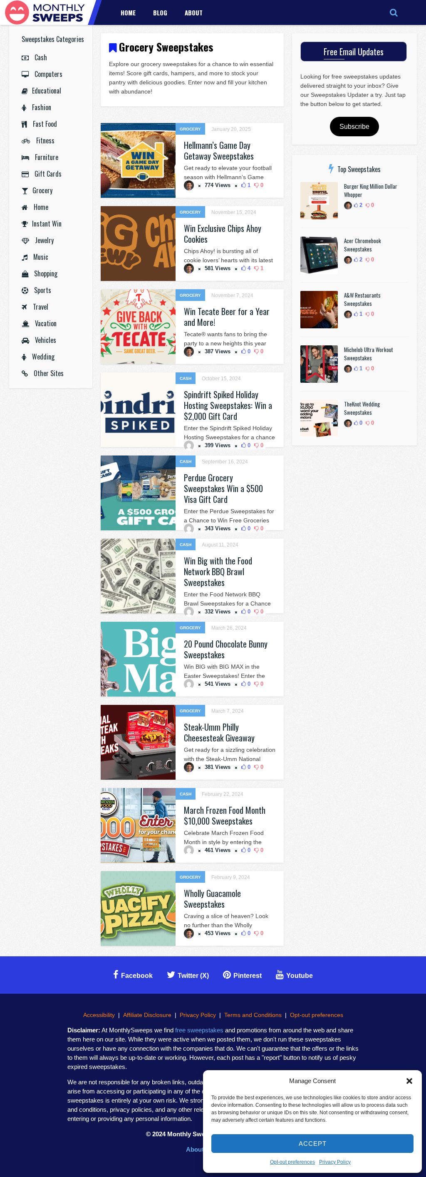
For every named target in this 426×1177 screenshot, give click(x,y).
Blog (160, 12)
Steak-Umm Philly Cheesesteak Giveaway (219, 732)
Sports (41, 290)
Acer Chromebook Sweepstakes (362, 244)
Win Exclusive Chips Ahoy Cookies (222, 233)
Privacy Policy (335, 1162)
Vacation (45, 323)
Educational (46, 91)
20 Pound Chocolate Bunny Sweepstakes (225, 649)
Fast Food (44, 124)
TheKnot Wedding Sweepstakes (362, 408)
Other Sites (48, 373)
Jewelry (43, 240)
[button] (409, 1081)
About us (199, 1149)
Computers (47, 74)
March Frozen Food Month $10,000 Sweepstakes (224, 815)
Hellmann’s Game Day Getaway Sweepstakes (219, 150)
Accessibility (99, 1015)
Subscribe (354, 126)
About (194, 12)
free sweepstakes (199, 1030)
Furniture (45, 157)
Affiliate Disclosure (147, 1015)
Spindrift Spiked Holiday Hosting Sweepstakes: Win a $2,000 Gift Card (228, 405)
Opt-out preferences (292, 1162)
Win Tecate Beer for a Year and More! (227, 316)
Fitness (44, 140)
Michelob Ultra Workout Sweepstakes (368, 353)
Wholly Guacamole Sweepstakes (212, 898)
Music (40, 257)
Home (128, 12)
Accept (313, 1143)
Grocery (42, 190)
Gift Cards (47, 174)
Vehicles (44, 340)
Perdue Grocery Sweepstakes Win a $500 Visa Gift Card (223, 488)
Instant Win (47, 224)
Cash (40, 57)
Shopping (44, 273)
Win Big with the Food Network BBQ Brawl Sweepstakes (218, 571)
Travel (39, 307)
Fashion (40, 107)
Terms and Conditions (253, 1015)
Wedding (42, 357)
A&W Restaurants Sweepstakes (362, 299)
